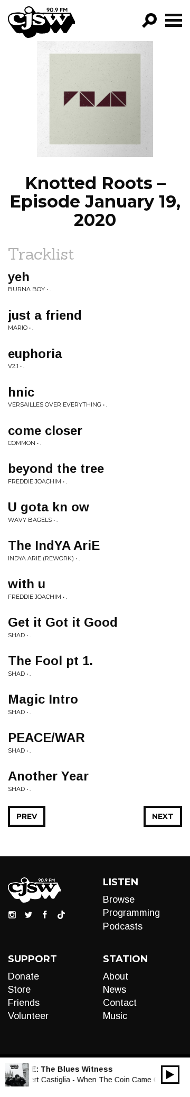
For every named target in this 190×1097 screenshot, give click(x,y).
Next (163, 816)
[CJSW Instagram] (12, 914)
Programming (131, 912)
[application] (170, 1074)
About (115, 976)
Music (115, 1016)
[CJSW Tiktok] (61, 914)
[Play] (170, 1074)
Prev (26, 816)
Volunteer (28, 1016)
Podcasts (122, 926)
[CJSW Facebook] (45, 914)
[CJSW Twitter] (28, 914)
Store (19, 989)
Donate (23, 976)
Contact (120, 1002)
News (114, 989)
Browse (119, 899)
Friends (24, 1002)
